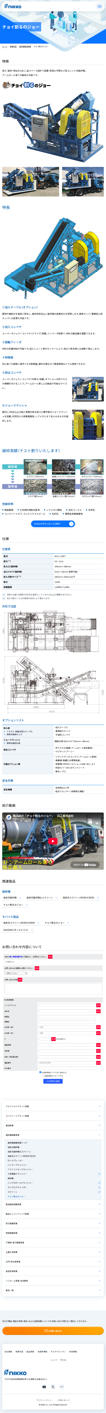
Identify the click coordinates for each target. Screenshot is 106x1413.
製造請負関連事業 (13, 1204)
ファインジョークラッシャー (20, 1169)
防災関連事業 (11, 1223)
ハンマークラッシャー (17, 1164)
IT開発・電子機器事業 (15, 1242)
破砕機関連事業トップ (17, 1142)
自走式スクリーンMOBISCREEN (78, 897)
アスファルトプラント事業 (17, 1106)
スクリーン (12, 1191)
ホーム (4, 46)
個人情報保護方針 (16, 957)
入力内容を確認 (53, 1081)
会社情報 (8, 1351)
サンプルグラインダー (17, 1187)
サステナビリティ (58, 1351)
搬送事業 (10, 1125)
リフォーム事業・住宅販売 (17, 1280)
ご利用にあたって (63, 1400)
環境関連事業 (11, 1233)
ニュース (54, 1360)
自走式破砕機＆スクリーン (39, 897)
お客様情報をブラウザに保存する (54, 1073)
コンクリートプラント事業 (17, 1115)
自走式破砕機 (10, 897)
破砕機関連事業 (25, 46)
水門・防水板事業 (13, 1261)
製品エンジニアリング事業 (17, 1213)
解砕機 (11, 1178)
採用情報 (73, 1351)
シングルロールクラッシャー (20, 1182)
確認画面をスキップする (54, 1076)
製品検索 (30, 1351)
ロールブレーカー (15, 1160)
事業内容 (13, 46)
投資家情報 (42, 1351)
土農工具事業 (11, 1252)
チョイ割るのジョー (13, 904)
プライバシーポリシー (44, 1400)
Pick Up (63, 1360)
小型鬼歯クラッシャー (17, 1173)
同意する (10, 962)
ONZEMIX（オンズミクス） (15, 930)
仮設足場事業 (11, 1271)
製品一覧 (10, 1290)
